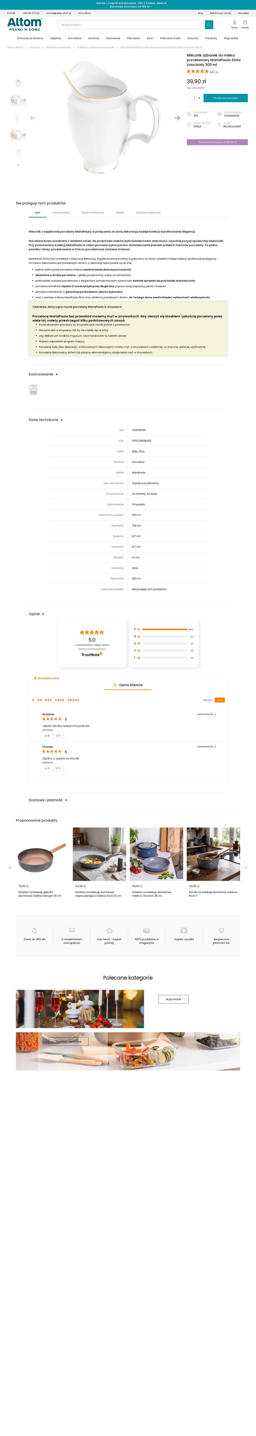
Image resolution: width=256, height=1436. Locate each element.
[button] (209, 24)
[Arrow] (18, 165)
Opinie (120, 212)
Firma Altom (84, 13)
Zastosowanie (61, 212)
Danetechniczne (93, 212)
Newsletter (243, 13)
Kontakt (11, 13)
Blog (200, 13)
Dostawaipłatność (148, 212)
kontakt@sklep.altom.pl (58, 13)
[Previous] (32, 118)
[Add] (199, 98)
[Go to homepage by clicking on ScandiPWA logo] (24, 25)
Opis (37, 212)
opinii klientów (92, 645)
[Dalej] (177, 118)
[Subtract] (189, 98)
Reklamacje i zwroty (220, 13)
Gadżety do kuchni (69, 1041)
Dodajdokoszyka (226, 98)
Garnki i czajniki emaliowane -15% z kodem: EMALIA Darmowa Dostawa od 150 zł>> (131, 4)
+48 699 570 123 (31, 13)
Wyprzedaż (173, 999)
